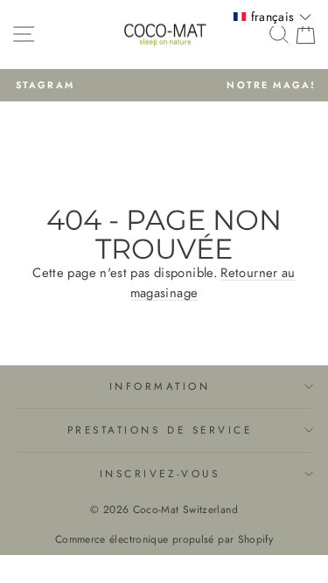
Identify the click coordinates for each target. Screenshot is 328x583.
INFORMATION (160, 385)
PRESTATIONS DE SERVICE (160, 429)
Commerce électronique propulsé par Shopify (164, 539)
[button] (272, 16)
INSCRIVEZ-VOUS (160, 473)
